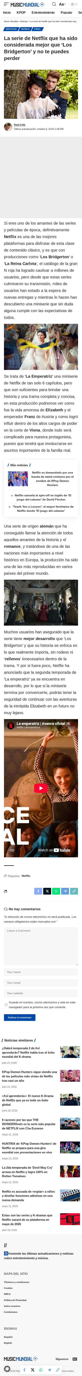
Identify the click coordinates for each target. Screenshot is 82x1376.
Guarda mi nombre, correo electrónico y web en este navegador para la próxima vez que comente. (42, 1005)
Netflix (26, 875)
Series (25, 29)
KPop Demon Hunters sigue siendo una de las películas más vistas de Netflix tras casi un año (29, 1076)
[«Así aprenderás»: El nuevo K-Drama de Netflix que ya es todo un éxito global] (70, 1100)
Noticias (11, 29)
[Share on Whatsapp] (41, 1370)
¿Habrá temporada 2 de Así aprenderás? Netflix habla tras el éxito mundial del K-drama (28, 1052)
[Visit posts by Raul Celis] (8, 127)
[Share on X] (32, 1370)
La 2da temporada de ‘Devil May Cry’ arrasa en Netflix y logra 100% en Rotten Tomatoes (27, 1172)
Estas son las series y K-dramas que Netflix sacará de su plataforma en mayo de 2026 (27, 1220)
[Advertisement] (41, 177)
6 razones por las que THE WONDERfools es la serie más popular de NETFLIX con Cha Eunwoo (29, 1124)
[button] (7, 4)
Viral (37, 29)
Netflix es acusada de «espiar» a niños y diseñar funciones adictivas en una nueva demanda (28, 1196)
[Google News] (75, 1359)
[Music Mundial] (28, 4)
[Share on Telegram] (49, 1370)
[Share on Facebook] (24, 1370)
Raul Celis (19, 124)
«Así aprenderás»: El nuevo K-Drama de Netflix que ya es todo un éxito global (27, 1100)
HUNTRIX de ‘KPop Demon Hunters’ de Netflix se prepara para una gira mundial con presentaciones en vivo (29, 1148)
